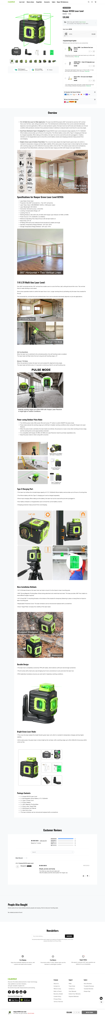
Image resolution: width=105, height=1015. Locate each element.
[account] (92, 2)
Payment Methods (74, 996)
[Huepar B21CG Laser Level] (10, 1012)
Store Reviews (88, 983)
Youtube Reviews (88, 988)
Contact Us (57, 986)
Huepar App (87, 991)
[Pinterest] (24, 991)
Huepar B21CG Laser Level (20, 1012)
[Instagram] (13, 991)
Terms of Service (58, 1001)
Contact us (72, 988)
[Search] (88, 2)
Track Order (72, 986)
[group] (33, 32)
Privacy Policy (57, 999)
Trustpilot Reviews (89, 986)
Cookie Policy (57, 996)
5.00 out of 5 (43, 840)
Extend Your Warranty (74, 994)
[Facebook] (9, 991)
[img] (43, 865)
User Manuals (72, 991)
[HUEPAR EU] (11, 2)
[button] (65, 14)
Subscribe (69, 936)
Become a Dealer (58, 994)
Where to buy (57, 988)
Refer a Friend (57, 991)
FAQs (70, 983)
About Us (56, 983)
